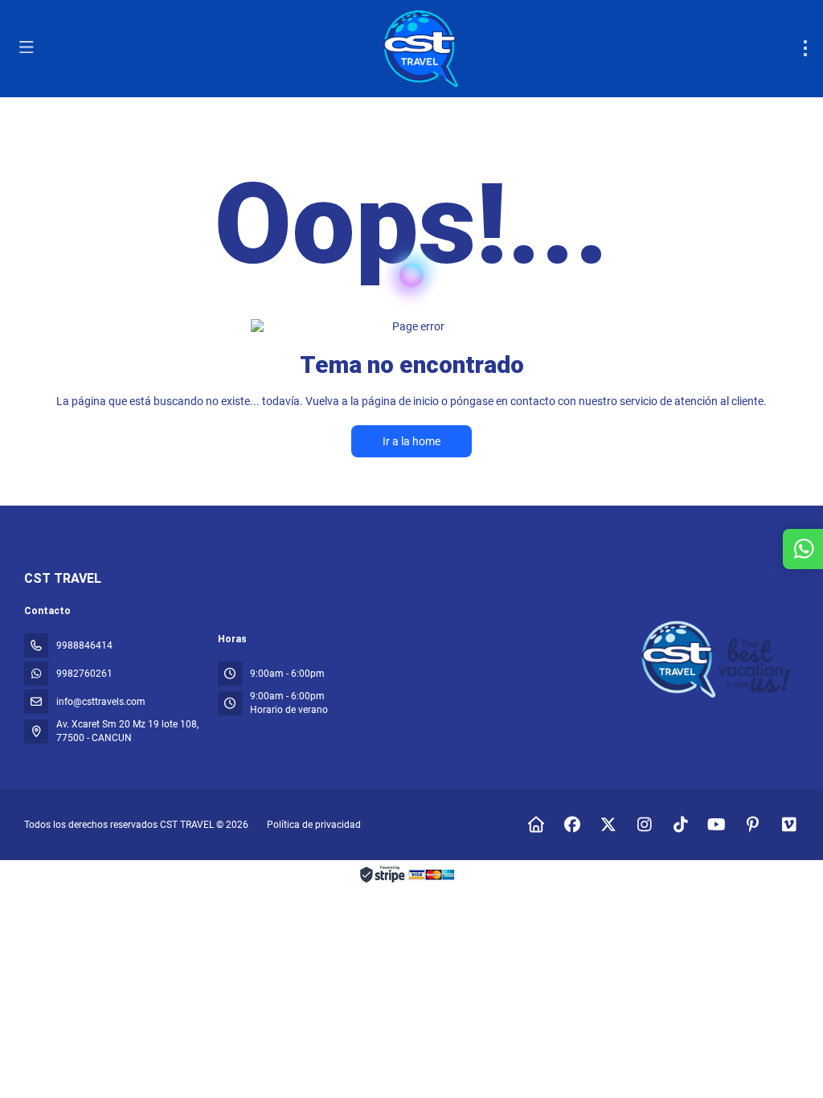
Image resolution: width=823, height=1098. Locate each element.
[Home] (536, 824)
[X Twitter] (608, 824)
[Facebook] (572, 824)
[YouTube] (716, 824)
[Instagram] (644, 824)
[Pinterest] (753, 824)
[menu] (805, 48)
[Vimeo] (789, 824)
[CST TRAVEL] (718, 659)
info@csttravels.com (100, 701)
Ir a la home (411, 441)
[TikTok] (680, 824)
